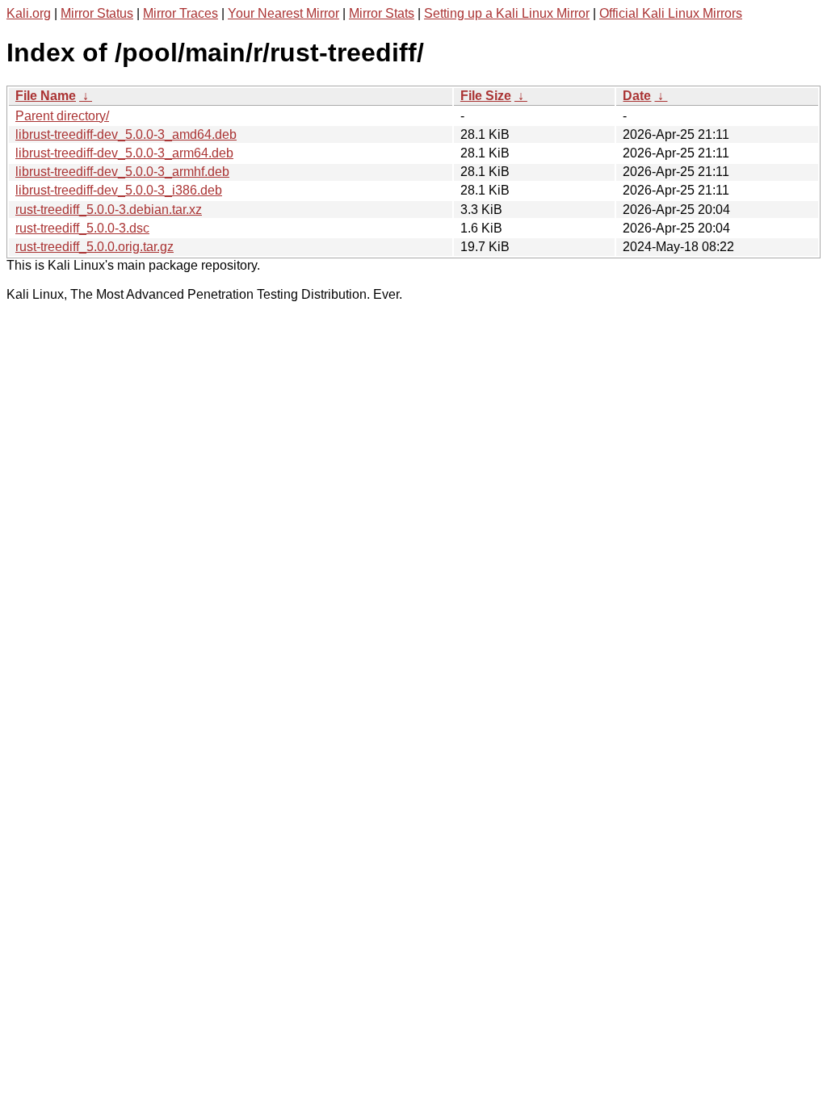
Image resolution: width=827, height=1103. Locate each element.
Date (637, 96)
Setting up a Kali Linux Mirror (507, 13)
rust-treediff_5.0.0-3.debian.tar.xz (108, 209)
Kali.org (28, 13)
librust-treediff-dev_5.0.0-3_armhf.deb (122, 171)
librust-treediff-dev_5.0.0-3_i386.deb (118, 190)
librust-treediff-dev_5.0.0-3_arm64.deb (124, 153)
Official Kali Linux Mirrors (670, 13)
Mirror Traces (180, 13)
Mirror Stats (381, 13)
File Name (45, 96)
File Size (485, 96)
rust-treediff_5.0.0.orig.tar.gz (94, 247)
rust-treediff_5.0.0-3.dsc (82, 228)
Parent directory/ (62, 116)
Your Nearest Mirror (283, 13)
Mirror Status (97, 13)
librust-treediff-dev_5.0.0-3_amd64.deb (126, 134)
